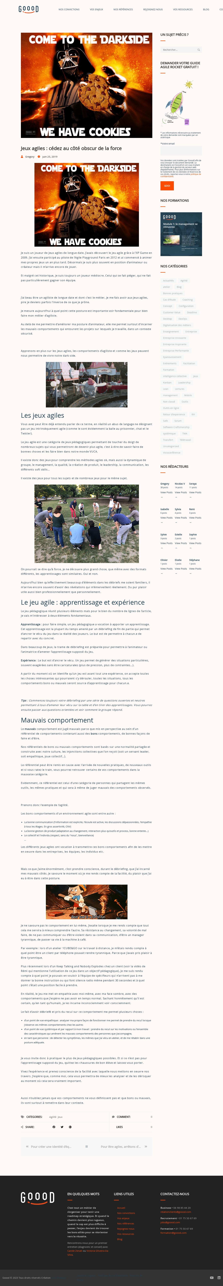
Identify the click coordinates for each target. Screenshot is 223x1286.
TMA (184, 433)
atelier (166, 286)
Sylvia (178, 509)
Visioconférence (171, 452)
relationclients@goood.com (175, 1211)
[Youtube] (212, 1277)
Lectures (179, 388)
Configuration (186, 306)
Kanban (167, 382)
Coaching (188, 299)
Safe (165, 420)
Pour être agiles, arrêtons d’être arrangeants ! (122, 1147)
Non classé (169, 401)
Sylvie (163, 534)
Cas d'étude (169, 299)
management (170, 395)
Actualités (168, 280)
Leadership (184, 382)
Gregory (164, 483)
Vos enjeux (96, 9)
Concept (167, 306)
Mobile (188, 395)
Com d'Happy (58, 1277)
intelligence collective (175, 376)
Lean (165, 388)
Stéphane (194, 560)
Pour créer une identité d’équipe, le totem (51, 1147)
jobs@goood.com (170, 1222)
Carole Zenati (74, 1250)
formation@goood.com (173, 1232)
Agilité (52, 1116)
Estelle (178, 534)
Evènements (169, 363)
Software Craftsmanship (176, 427)
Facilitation (189, 363)
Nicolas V (180, 483)
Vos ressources (125, 1234)
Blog (179, 286)
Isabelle (164, 509)
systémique (169, 433)
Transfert (168, 439)
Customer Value (171, 312)
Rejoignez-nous (153, 9)
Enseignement (171, 331)
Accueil (121, 1207)
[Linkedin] (219, 1277)
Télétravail (185, 439)
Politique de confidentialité (113, 1275)
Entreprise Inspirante (174, 344)
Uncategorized (171, 446)
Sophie (193, 534)
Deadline (192, 312)
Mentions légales (86, 1275)
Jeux (60, 1116)
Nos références (123, 9)
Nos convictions (69, 9)
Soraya (193, 483)
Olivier (164, 560)
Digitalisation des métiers (177, 325)
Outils (185, 401)
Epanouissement (172, 357)
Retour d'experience (174, 414)
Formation (168, 369)
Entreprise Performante (176, 350)
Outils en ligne (171, 408)
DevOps (183, 318)
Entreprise (191, 331)
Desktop (167, 318)
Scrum (178, 420)
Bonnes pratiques (173, 293)
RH (193, 414)
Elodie (178, 560)
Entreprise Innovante (174, 337)
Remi (192, 509)
